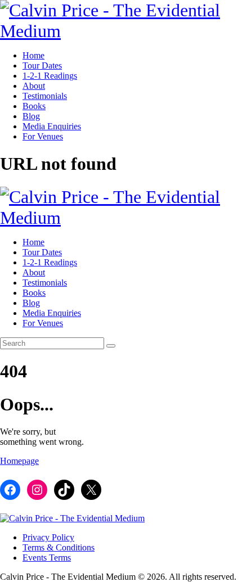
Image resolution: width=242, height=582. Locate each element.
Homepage (19, 461)
